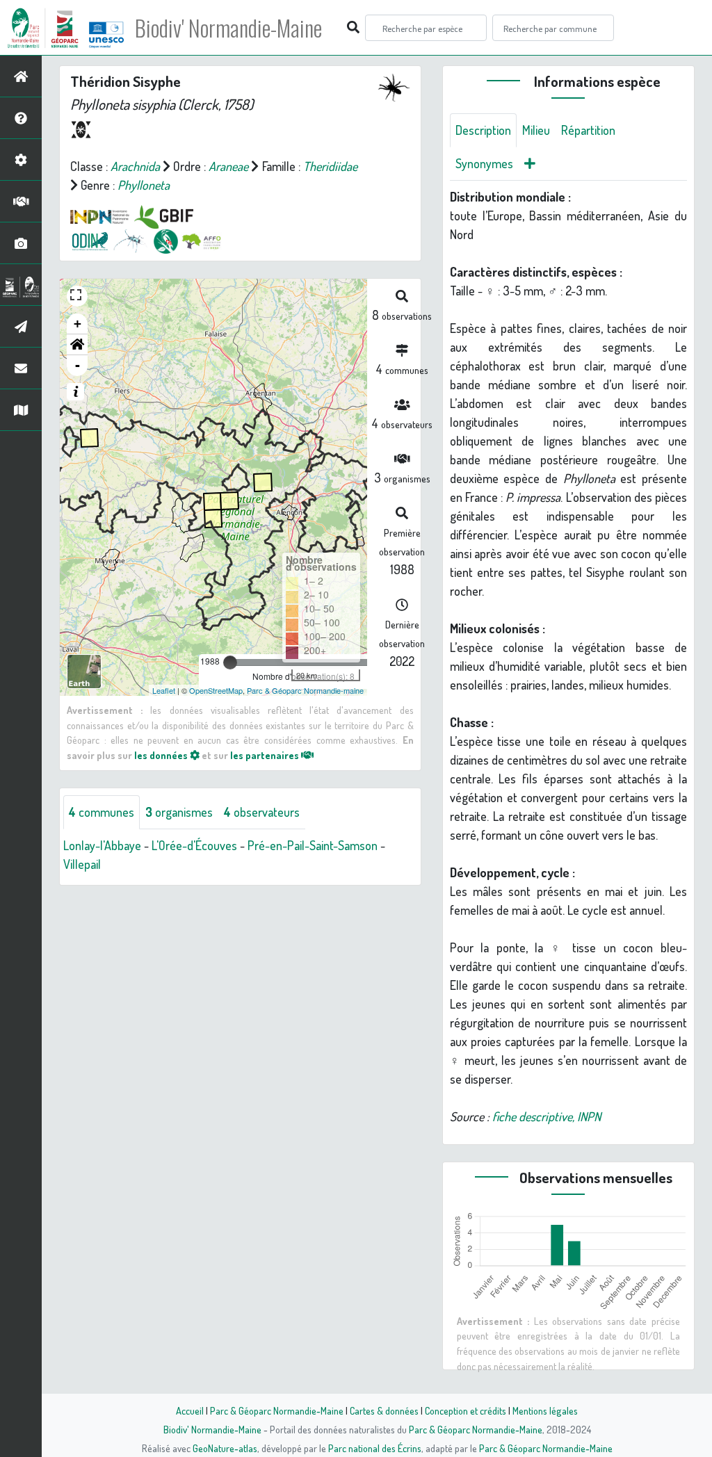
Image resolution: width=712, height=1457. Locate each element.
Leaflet (163, 690)
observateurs (262, 812)
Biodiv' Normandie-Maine (228, 28)
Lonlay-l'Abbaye (102, 845)
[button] (77, 344)
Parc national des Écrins (374, 1448)
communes (101, 812)
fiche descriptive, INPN (546, 1116)
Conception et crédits (465, 1410)
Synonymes (484, 163)
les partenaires (265, 755)
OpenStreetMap (216, 690)
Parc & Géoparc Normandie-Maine (276, 1410)
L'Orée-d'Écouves (194, 845)
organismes (179, 812)
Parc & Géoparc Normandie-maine (305, 690)
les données (162, 755)
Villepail (82, 864)
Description (483, 130)
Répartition (588, 130)
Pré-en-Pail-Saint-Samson (313, 845)
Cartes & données (384, 1410)
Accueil (190, 1410)
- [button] (77, 365)
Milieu (536, 130)
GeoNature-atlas (225, 1448)
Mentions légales (545, 1410)
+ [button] (77, 323)
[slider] (230, 662)
